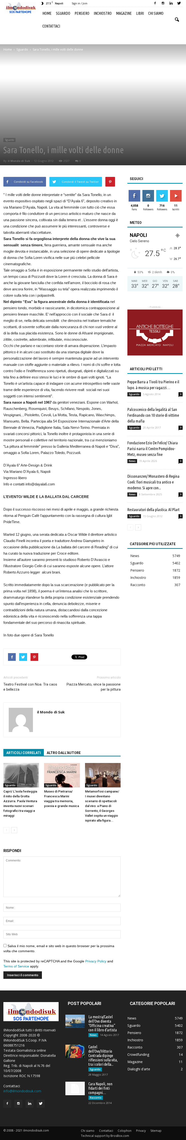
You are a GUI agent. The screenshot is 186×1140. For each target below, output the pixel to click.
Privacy (141, 1131)
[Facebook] (155, 3)
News (132, 461)
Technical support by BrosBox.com (105, 1136)
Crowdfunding (138, 1054)
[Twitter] (179, 3)
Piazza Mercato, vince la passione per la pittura (94, 687)
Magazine (124, 13)
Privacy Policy (95, 961)
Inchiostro (103, 13)
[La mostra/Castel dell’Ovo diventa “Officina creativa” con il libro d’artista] (75, 1021)
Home (47, 13)
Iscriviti (175, 192)
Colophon (125, 1131)
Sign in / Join (79, 3)
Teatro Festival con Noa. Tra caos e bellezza (30, 687)
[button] (177, 20)
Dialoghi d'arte (138, 1069)
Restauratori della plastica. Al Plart (153, 509)
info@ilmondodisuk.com (22, 1091)
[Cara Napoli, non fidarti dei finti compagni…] (75, 1088)
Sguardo (63, 13)
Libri (140, 13)
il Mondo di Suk (19, 161)
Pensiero (82, 13)
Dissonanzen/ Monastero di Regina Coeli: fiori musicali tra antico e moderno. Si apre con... (153, 482)
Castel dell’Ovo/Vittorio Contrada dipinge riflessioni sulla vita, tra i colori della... (103, 1055)
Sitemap (156, 1131)
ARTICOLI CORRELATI (23, 753)
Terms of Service (16, 966)
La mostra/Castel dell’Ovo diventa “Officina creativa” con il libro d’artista (102, 1023)
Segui (148, 192)
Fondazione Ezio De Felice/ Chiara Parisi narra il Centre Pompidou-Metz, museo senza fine (152, 448)
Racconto (137, 584)
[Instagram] (163, 3)
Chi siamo (155, 13)
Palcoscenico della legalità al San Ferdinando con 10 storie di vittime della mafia (153, 415)
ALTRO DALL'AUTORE (64, 753)
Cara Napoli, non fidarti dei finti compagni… (100, 1088)
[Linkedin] (171, 3)
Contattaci (51, 26)
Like (134, 192)
